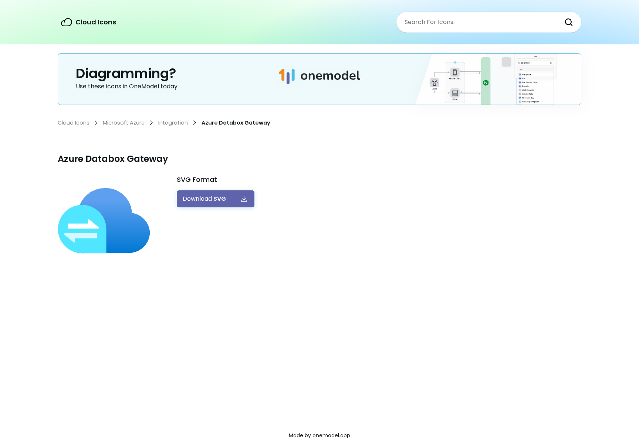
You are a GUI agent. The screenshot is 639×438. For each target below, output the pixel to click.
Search (568, 22)
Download (204, 199)
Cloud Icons (95, 22)
